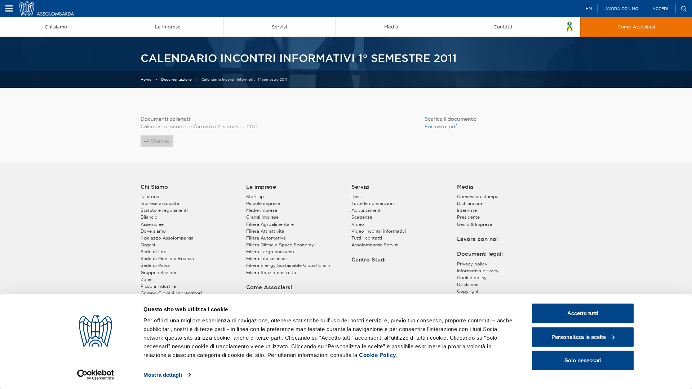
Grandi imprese (262, 217)
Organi (148, 244)
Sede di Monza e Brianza (167, 258)
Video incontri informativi (378, 231)
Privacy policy (472, 263)
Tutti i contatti (366, 238)
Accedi (660, 8)
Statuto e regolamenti (164, 210)
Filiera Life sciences (267, 258)
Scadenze (361, 217)
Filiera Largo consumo (270, 251)
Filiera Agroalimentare (270, 224)
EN (589, 8)
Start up (255, 196)
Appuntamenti (366, 210)
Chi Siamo (154, 187)
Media (465, 187)
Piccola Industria (158, 286)
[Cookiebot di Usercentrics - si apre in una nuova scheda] (95, 375)
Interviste (467, 210)
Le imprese (261, 187)
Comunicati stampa (477, 196)
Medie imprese (261, 210)
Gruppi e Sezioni (158, 272)
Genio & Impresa (474, 224)
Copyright (468, 291)
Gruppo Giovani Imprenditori (171, 293)
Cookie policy (472, 277)
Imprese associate (160, 203)
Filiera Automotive (266, 238)
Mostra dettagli (162, 375)
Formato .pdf (441, 126)
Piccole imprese (263, 203)
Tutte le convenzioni (373, 203)
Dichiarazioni (470, 203)
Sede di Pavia (155, 265)
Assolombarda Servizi (374, 244)
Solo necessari (583, 360)
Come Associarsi (269, 287)
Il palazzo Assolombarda (167, 238)
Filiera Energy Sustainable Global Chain (288, 265)
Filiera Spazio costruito (271, 272)
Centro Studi (368, 260)
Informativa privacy (477, 270)
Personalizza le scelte (578, 337)
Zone (146, 279)
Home (146, 79)
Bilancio (149, 217)
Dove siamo (153, 231)
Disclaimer (468, 284)
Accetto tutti (582, 313)
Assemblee (152, 224)
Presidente (468, 217)
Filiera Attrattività (265, 231)
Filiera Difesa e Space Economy (280, 244)
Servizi (360, 187)
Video (357, 224)
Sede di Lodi (154, 251)
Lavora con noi (621, 8)
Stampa (160, 141)
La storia (150, 196)
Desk (356, 196)
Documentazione (176, 79)
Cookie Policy (377, 355)
